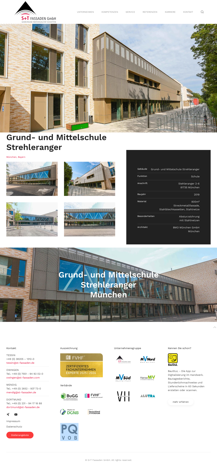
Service (130, 12)
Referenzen (150, 12)
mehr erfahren (181, 402)
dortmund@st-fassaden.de (23, 407)
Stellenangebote (20, 435)
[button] (202, 12)
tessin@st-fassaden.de (20, 362)
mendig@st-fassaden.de (21, 392)
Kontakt (188, 12)
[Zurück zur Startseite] (35, 12)
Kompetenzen (110, 12)
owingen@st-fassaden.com (23, 377)
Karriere (170, 12)
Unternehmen (85, 12)
